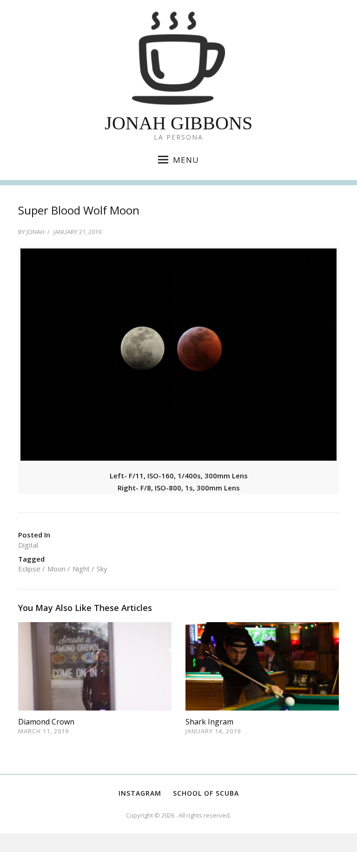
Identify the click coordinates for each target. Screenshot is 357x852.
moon (56, 568)
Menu (186, 159)
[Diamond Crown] (95, 665)
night (81, 568)
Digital (28, 545)
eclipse (29, 568)
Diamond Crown (46, 722)
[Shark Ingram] (262, 665)
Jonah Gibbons (178, 123)
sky (102, 568)
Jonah (35, 232)
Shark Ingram (209, 722)
